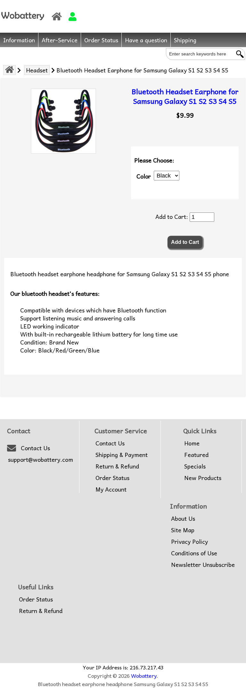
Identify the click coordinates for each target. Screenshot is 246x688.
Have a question (146, 40)
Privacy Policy (189, 541)
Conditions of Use (194, 553)
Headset (37, 70)
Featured (196, 455)
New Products (202, 478)
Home (192, 443)
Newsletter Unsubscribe (203, 564)
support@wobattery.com (40, 459)
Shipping (185, 40)
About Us (183, 518)
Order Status (101, 40)
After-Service (60, 40)
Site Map (182, 530)
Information (19, 40)
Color (143, 175)
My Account (111, 489)
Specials (195, 466)
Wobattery (144, 675)
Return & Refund (117, 466)
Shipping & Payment (121, 455)
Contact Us (35, 448)
